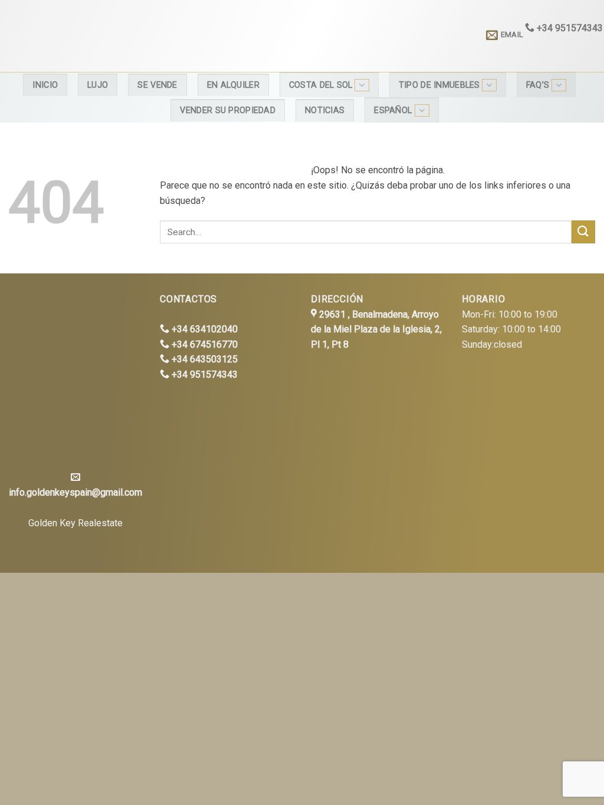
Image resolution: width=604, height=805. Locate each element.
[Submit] (583, 231)
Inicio (45, 85)
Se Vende (157, 85)
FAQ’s (537, 85)
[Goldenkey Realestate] (96, 36)
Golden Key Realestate (75, 523)
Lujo (97, 85)
